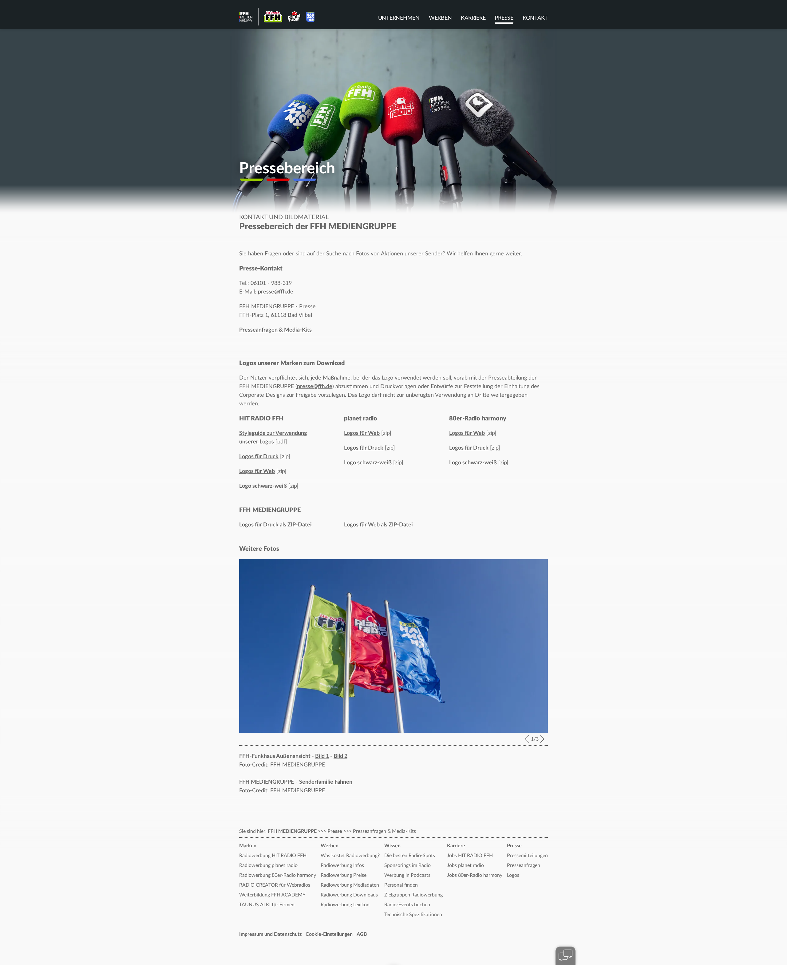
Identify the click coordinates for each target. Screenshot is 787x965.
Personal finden (401, 885)
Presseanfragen (523, 865)
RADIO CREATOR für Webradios (274, 885)
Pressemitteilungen (527, 855)
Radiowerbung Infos (342, 865)
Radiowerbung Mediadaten (350, 885)
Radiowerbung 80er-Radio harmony (277, 875)
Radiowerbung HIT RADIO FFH (272, 855)
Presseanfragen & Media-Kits (275, 330)
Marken (247, 845)
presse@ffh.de (275, 292)
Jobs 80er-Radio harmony (474, 875)
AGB (362, 934)
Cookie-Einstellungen (329, 934)
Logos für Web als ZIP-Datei (378, 525)
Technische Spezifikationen (413, 914)
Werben (440, 18)
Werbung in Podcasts (407, 875)
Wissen (392, 845)
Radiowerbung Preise (343, 875)
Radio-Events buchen (407, 904)
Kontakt (535, 18)
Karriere (473, 18)
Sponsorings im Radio (407, 865)
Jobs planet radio (465, 865)
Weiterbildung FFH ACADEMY (272, 894)
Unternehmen (399, 18)
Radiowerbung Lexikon (345, 904)
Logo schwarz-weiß (263, 486)
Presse (504, 18)
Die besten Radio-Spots (409, 855)
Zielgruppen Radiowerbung (413, 894)
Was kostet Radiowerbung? (350, 855)
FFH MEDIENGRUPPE (292, 831)
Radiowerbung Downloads (349, 894)
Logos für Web (257, 471)
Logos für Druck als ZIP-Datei (275, 525)
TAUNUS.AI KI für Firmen (267, 904)
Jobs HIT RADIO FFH (470, 855)
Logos (513, 875)
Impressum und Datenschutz (270, 934)
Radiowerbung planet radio (268, 865)
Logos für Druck (259, 456)
